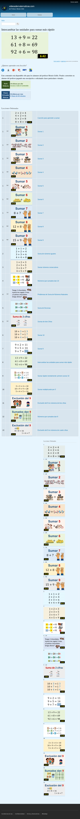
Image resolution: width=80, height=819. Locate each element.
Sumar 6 (41, 199)
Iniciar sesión (74, 2)
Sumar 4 (41, 172)
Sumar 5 (41, 186)
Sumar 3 (41, 159)
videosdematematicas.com (21, 6)
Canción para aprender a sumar (49, 118)
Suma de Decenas (44, 308)
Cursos (40, 15)
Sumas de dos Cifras (45, 321)
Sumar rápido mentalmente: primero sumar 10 (53, 376)
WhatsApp (45, 814)
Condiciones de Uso (7, 814)
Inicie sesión (57, 61)
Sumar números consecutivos (48, 267)
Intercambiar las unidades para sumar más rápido (55, 362)
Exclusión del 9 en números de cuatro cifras (53, 430)
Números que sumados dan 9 (48, 416)
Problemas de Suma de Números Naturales (53, 294)
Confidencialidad (19, 814)
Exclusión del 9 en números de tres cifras (52, 403)
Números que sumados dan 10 (48, 281)
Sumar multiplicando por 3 (47, 389)
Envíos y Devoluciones (33, 814)
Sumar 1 (41, 131)
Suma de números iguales (47, 254)
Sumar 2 (41, 145)
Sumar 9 (41, 240)
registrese (63, 61)
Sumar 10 (41, 335)
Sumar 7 (41, 213)
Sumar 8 (41, 226)
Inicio (13, 15)
